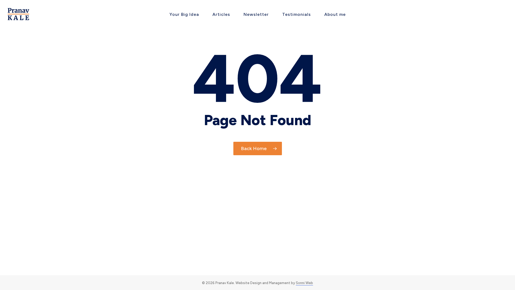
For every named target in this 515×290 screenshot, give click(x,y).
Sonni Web (304, 283)
